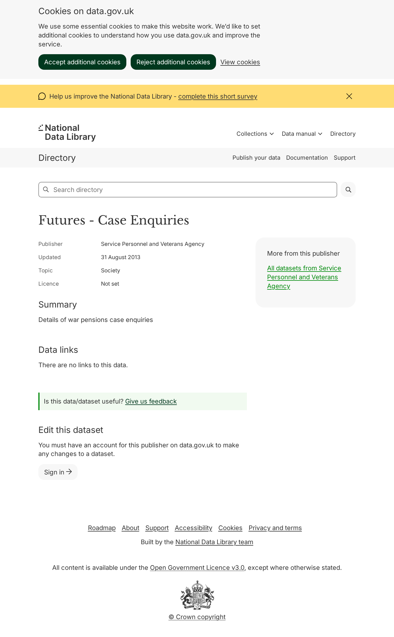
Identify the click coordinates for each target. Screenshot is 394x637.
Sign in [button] (55, 472)
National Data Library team (214, 542)
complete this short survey (217, 96)
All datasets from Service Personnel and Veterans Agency (304, 277)
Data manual (299, 133)
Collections (252, 133)
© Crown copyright (197, 617)
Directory (343, 133)
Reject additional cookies (173, 62)
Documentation (307, 157)
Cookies (230, 528)
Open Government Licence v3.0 (197, 567)
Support (345, 157)
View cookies (240, 62)
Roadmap (102, 528)
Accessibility (193, 528)
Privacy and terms (275, 528)
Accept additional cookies (82, 62)
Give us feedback (151, 401)
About (130, 528)
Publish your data (256, 157)
